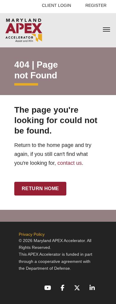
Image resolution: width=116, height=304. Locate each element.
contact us (69, 163)
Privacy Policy (32, 234)
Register (95, 5)
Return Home (40, 188)
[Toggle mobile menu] (106, 30)
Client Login (56, 5)
